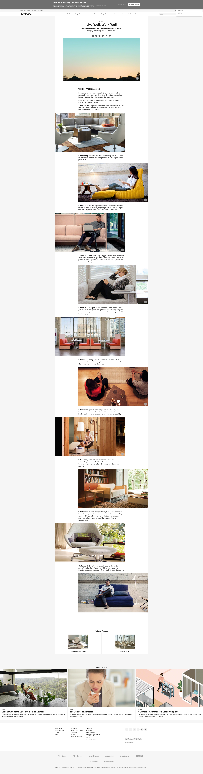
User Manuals (74, 732)
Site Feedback (74, 728)
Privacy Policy (89, 730)
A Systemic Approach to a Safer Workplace (158, 711)
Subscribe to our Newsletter (132, 732)
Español (180, 13)
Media (56, 734)
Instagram (130, 729)
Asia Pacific (26, 10)
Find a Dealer (41, 10)
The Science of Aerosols (81, 711)
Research (116, 14)
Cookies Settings (122, 4)
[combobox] (171, 14)
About (123, 14)
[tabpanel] (101, 59)
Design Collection (80, 14)
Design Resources (106, 14)
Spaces (89, 14)
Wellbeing (101, 21)
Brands (96, 14)
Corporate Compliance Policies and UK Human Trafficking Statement (93, 736)
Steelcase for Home (133, 14)
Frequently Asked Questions (77, 730)
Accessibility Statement (91, 739)
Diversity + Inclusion (59, 730)
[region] (101, 4)
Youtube (142, 729)
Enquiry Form (128, 735)
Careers (57, 732)
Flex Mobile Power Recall (76, 736)
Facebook (134, 729)
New (63, 14)
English (179, 12)
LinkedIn (126, 729)
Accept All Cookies (134, 4)
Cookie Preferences (90, 732)
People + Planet (58, 728)
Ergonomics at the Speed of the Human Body (23, 711)
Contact (34, 10)
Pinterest (145, 729)
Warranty (73, 734)
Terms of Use (89, 728)
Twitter (138, 729)
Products (69, 14)
